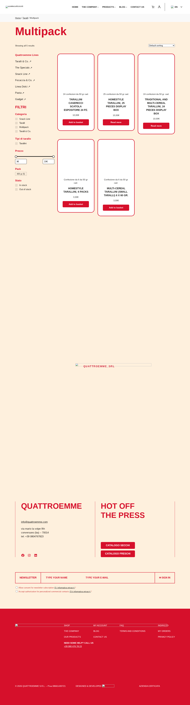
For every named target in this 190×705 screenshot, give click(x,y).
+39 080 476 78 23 (73, 646)
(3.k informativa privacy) (80, 591)
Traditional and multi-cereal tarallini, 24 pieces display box (156, 106)
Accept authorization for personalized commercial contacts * (55, 591)
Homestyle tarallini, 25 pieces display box (116, 104)
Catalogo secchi (118, 545)
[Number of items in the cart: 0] (153, 7)
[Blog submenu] (126, 7)
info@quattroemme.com (34, 522)
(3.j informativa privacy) (64, 588)
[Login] (159, 7)
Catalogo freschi (117, 553)
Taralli (25, 18)
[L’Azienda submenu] (98, 7)
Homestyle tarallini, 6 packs (75, 190)
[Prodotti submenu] (115, 7)
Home (18, 18)
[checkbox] (21, 174)
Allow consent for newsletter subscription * (47, 588)
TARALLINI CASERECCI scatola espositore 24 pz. (76, 104)
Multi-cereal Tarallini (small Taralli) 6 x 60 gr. (116, 192)
